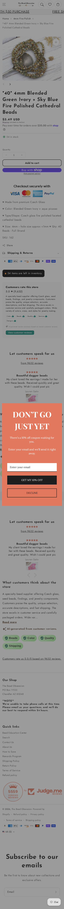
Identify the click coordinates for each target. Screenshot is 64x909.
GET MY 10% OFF (32, 480)
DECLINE (32, 492)
